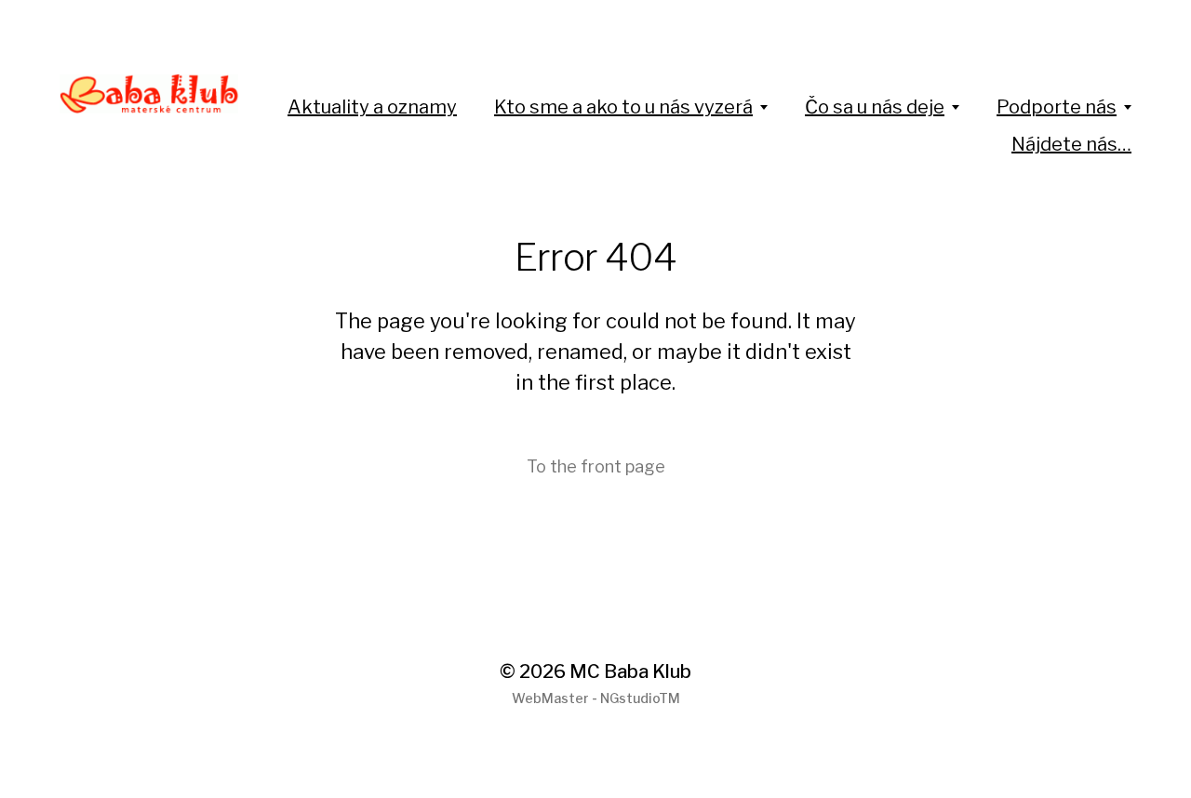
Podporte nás (1057, 107)
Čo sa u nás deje (874, 107)
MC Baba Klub (630, 671)
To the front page (596, 466)
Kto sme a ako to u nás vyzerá (623, 107)
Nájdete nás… (1071, 144)
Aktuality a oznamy (372, 107)
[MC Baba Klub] (149, 93)
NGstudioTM (640, 698)
